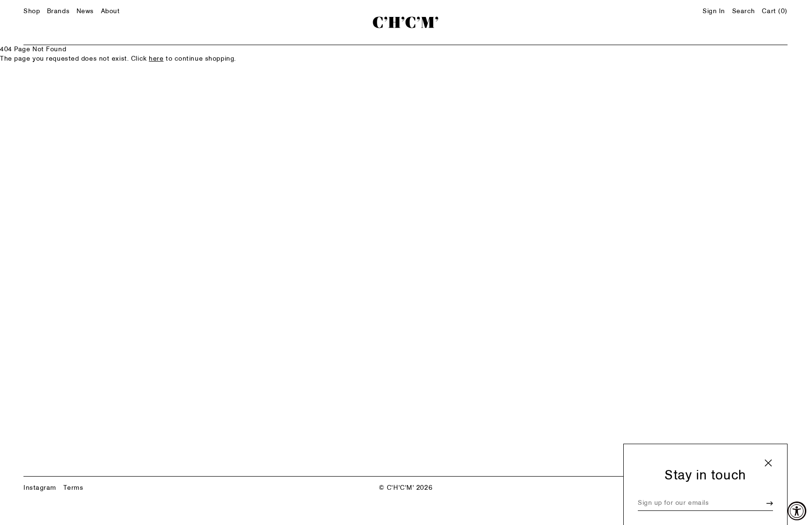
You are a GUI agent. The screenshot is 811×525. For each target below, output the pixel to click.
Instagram (39, 488)
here (156, 59)
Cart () (775, 11)
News (85, 11)
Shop (31, 11)
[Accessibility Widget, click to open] (797, 510)
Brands (58, 11)
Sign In (714, 11)
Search (743, 11)
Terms (73, 488)
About (110, 11)
